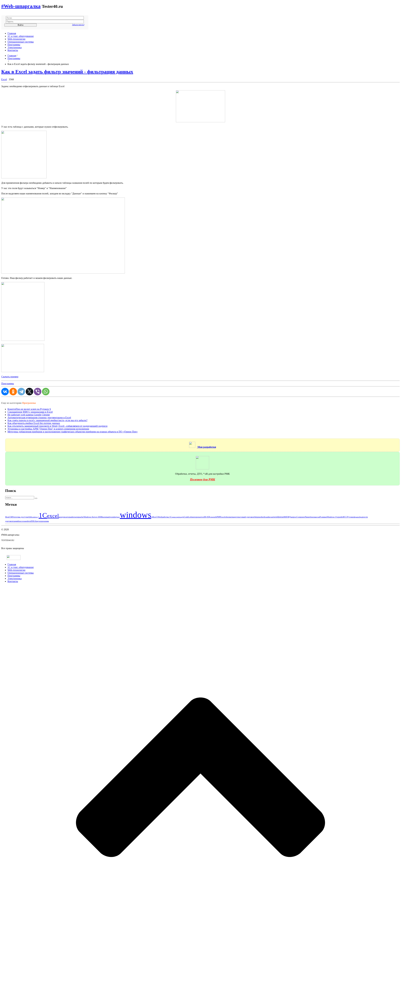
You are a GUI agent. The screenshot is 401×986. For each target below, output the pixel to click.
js (183, 517)
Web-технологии (16, 39)
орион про (175, 517)
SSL (33, 521)
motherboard (263, 517)
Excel (4, 79)
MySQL (207, 517)
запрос (294, 517)
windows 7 (35, 517)
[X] (29, 391)
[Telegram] (21, 391)
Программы (14, 44)
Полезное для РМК (202, 479)
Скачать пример (9, 376)
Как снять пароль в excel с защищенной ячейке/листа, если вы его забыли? (47, 420)
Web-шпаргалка (21, 6)
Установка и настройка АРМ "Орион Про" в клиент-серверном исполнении (48, 428)
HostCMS (9, 517)
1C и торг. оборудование (21, 36)
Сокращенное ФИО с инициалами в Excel (30, 412)
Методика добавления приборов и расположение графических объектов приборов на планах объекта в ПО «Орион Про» (73, 431)
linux (312, 517)
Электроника (15, 47)
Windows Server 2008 (92, 517)
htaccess (21, 521)
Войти (20, 25)
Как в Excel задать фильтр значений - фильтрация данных (67, 71)
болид (180, 517)
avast (271, 517)
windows (135, 514)
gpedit (340, 517)
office (153, 517)
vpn (30, 517)
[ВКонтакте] (5, 391)
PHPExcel (221, 517)
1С (43, 515)
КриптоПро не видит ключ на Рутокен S (29, 409)
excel (53, 516)
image (234, 517)
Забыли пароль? (78, 25)
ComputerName (303, 517)
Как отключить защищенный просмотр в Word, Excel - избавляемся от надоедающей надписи (57, 426)
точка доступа (21, 517)
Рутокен (350, 517)
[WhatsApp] (45, 391)
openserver (199, 517)
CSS (158, 517)
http (256, 517)
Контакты (13, 50)
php (212, 517)
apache (80, 517)
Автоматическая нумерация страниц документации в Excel (39, 417)
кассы (317, 517)
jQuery (118, 517)
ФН (284, 517)
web (215, 517)
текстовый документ (246, 517)
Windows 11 (332, 517)
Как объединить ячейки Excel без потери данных (34, 423)
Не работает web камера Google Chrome (29, 414)
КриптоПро (358, 517)
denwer (74, 517)
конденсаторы (65, 517)
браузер (38, 521)
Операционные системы (21, 41)
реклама (45, 521)
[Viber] (37, 391)
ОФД (288, 517)
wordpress (278, 517)
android (28, 521)
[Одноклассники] (13, 391)
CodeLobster (189, 517)
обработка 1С (166, 517)
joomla (113, 517)
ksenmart (106, 517)
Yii (14, 517)
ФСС (345, 517)
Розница (323, 517)
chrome (228, 517)
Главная (12, 33)
